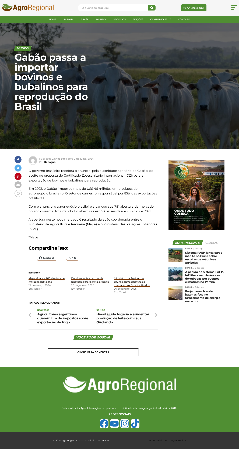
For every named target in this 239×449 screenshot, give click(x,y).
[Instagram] (124, 423)
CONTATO (184, 19)
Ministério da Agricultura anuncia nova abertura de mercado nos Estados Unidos (132, 282)
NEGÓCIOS (119, 19)
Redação (49, 162)
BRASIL (85, 19)
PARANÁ (69, 19)
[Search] (152, 8)
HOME (53, 19)
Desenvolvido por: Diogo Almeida (166, 440)
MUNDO (101, 19)
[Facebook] (104, 423)
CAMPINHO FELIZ (160, 19)
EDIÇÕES (138, 19)
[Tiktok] (135, 423)
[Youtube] (114, 423)
